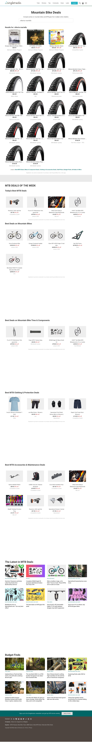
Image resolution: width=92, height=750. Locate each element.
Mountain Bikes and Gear (11, 578)
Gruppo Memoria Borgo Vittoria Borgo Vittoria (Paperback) (21, 46)
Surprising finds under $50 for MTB (76, 674)
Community (56, 3)
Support (74, 3)
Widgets (25, 722)
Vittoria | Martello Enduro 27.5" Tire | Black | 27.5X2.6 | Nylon (64, 115)
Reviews (44, 3)
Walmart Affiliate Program (14, 50)
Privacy (30, 727)
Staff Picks (60, 169)
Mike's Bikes (14, 96)
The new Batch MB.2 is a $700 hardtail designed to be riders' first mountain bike (34, 675)
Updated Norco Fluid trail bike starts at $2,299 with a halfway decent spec (13, 675)
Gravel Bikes (50, 671)
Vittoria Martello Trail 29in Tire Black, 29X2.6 (18, 115)
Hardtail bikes (29, 671)
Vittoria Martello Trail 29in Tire (77, 92)
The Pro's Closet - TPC (77, 142)
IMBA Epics (30, 725)
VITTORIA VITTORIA (35, 46)
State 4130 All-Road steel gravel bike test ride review (56, 698)
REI (35, 96)
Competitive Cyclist (77, 50)
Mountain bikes (50, 578)
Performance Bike (77, 73)
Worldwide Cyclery (14, 73)
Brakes (28, 578)
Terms (26, 727)
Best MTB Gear (37, 725)
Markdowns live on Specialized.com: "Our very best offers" (14, 606)
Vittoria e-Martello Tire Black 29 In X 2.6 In (38, 92)
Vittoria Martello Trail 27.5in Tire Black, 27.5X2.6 (40, 115)
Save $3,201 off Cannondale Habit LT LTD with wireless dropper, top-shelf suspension (55, 606)
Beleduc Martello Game (56, 46)
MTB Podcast (13, 725)
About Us (13, 722)
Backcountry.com (56, 96)
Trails (38, 3)
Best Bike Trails (22, 725)
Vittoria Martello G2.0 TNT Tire (14, 92)
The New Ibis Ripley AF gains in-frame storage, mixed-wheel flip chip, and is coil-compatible (35, 699)
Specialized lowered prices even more (77, 582)
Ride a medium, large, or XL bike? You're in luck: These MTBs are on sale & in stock (56, 582)
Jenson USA (56, 119)
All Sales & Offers (77, 169)
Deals (62, 3)
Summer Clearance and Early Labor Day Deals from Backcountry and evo (13, 582)
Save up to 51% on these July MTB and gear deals (76, 605)
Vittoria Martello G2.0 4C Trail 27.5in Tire (80, 46)
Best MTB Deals (19, 169)
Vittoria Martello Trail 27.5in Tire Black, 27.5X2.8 (61, 92)
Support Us (20, 722)
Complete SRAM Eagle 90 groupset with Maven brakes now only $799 (34, 582)
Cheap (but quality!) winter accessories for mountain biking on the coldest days (77, 699)
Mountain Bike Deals (47, 725)
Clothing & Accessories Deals (48, 169)
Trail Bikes (49, 602)
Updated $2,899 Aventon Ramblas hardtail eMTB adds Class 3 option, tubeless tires (13, 699)
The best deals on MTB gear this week (35, 605)
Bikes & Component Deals (32, 169)
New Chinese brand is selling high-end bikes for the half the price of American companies (55, 675)
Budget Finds (67, 169)
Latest (67, 3)
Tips (49, 3)
